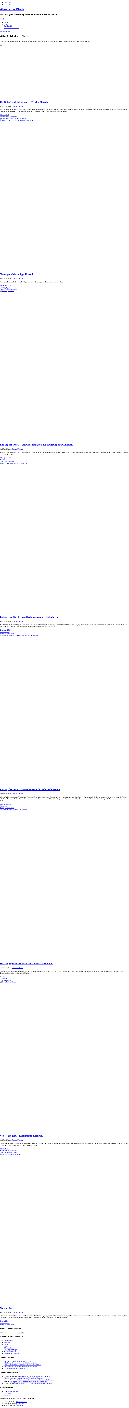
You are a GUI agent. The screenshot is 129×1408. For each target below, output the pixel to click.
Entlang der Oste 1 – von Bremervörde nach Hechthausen (30, 789)
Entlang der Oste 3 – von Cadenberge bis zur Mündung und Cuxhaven (36, 444)
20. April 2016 (4, 1321)
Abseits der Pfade (12, 9)
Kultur (6, 22)
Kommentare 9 (4, 459)
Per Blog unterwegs (11, 289)
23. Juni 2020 (4, 115)
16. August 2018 (5, 804)
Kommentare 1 (4, 978)
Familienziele (8, 26)
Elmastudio (19, 1405)
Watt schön (6, 1308)
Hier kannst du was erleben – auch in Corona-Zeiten (20, 1363)
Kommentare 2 (4, 632)
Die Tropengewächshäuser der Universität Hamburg (27, 963)
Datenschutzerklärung (11, 1391)
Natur (6, 24)
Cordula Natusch (17, 106)
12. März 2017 (4, 1149)
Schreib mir (7, 4)
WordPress (20, 1403)
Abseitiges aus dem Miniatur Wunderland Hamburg (33, 1376)
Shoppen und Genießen (11, 28)
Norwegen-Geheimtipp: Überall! (17, 274)
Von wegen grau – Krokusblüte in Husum (21, 1135)
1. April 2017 (4, 976)
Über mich (7, 2)
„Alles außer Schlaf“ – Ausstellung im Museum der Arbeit (22, 1365)
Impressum (7, 1393)
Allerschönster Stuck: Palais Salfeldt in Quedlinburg (20, 1366)
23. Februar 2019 (5, 285)
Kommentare (8, 1395)
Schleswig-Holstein (21, 118)
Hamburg (3, 980)
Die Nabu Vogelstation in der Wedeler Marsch (24, 102)
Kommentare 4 (4, 287)
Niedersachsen (9, 461)
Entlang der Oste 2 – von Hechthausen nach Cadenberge (29, 617)
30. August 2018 (5, 458)
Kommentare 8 (4, 806)
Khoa (6, 1378)
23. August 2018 (5, 630)
